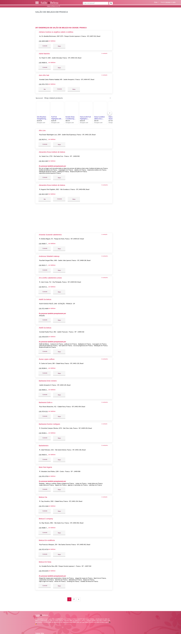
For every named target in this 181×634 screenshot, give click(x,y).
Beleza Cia (43, 497)
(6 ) (104, 358)
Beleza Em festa (45, 562)
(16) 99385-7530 (44, 528)
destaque (167, 2)
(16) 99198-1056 (44, 433)
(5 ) (104, 184)
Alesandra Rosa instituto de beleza (52, 152)
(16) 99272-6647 (44, 287)
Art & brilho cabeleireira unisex (50, 278)
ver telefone (51, 41)
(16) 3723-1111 (43, 411)
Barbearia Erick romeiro (48, 381)
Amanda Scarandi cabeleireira (50, 235)
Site (45, 89)
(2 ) (104, 402)
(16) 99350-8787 (44, 62)
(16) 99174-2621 (44, 139)
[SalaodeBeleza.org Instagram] (37, 625)
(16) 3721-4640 (43, 308)
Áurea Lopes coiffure (46, 359)
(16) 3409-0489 (43, 41)
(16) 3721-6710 (43, 549)
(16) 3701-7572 (43, 84)
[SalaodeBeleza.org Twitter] (36, 625)
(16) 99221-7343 (44, 265)
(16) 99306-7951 (44, 243)
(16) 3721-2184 (43, 506)
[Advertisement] (75, 19)
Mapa (59, 46)
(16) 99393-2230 (44, 390)
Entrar (155, 2)
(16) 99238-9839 (44, 368)
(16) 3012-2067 (43, 161)
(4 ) (104, 256)
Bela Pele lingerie (45, 467)
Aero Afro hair (44, 75)
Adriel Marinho (44, 54)
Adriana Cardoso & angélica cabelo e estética (56, 32)
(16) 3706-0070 (43, 337)
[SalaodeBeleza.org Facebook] (35, 625)
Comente (44, 46)
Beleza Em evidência (47, 540)
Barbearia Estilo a (45, 402)
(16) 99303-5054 (44, 455)
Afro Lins (42, 130)
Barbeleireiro (43, 446)
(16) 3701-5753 (43, 476)
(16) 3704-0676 (43, 571)
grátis (174, 2)
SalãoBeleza (49, 2)
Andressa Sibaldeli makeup (49, 256)
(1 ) (104, 53)
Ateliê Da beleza (45, 299)
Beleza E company (46, 519)
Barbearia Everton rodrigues (49, 424)
